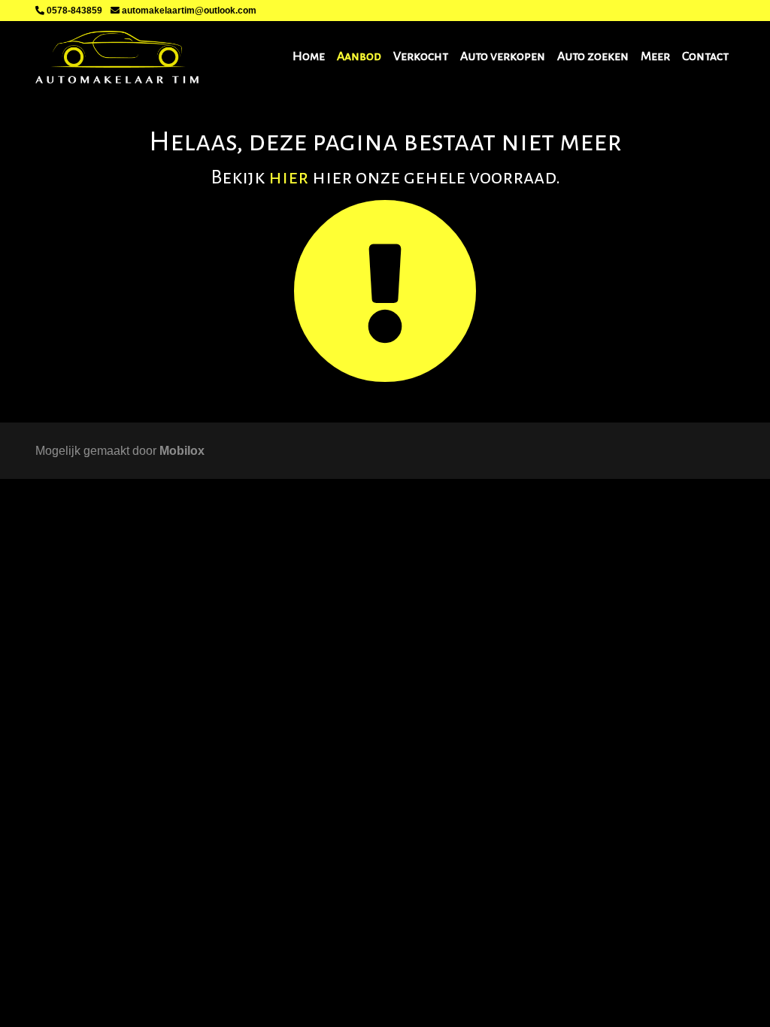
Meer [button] (655, 56)
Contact (705, 56)
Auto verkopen (502, 56)
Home (309, 56)
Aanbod (359, 56)
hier (288, 177)
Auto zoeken (593, 56)
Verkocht (420, 56)
